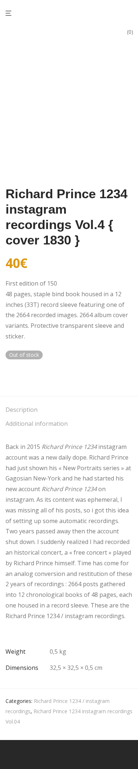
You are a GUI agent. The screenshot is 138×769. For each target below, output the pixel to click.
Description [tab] (22, 410)
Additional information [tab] (37, 424)
